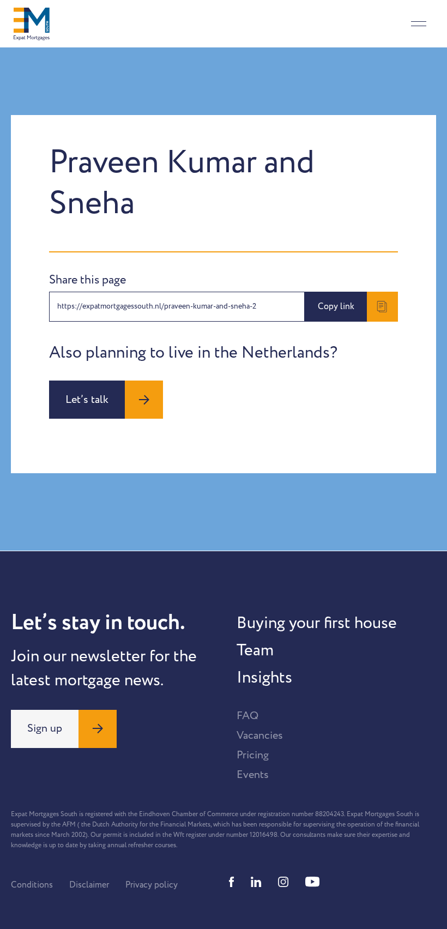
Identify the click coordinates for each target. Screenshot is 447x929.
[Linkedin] (256, 882)
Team (255, 650)
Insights (264, 677)
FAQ (247, 715)
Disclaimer (89, 885)
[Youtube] (312, 882)
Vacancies (260, 735)
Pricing (253, 755)
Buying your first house (317, 623)
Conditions (32, 885)
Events (253, 774)
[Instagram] (283, 882)
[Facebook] (231, 882)
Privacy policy (151, 885)
